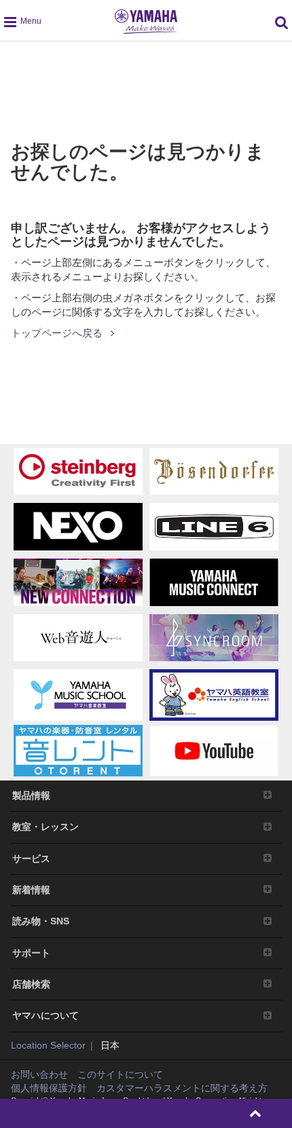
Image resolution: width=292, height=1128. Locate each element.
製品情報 (31, 795)
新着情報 (31, 889)
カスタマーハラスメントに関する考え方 (182, 1088)
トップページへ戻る (58, 333)
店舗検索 (31, 984)
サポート (31, 952)
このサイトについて (120, 1074)
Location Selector (48, 1045)
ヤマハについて (45, 1015)
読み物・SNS (40, 921)
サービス (31, 858)
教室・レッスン (45, 826)
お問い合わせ (39, 1074)
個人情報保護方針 (49, 1088)
